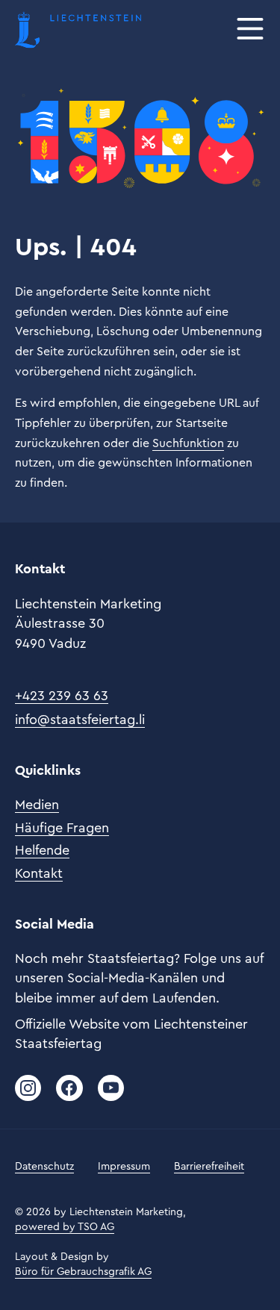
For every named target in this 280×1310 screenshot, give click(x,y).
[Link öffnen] (28, 1088)
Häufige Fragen (62, 828)
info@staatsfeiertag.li (80, 719)
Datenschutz (44, 1166)
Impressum (124, 1166)
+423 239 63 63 (61, 695)
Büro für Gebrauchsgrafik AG (83, 1272)
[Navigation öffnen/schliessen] (250, 30)
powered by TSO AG (64, 1227)
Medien (37, 804)
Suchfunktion (188, 443)
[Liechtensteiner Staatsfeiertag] (78, 30)
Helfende (42, 850)
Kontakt (39, 873)
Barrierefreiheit (209, 1166)
